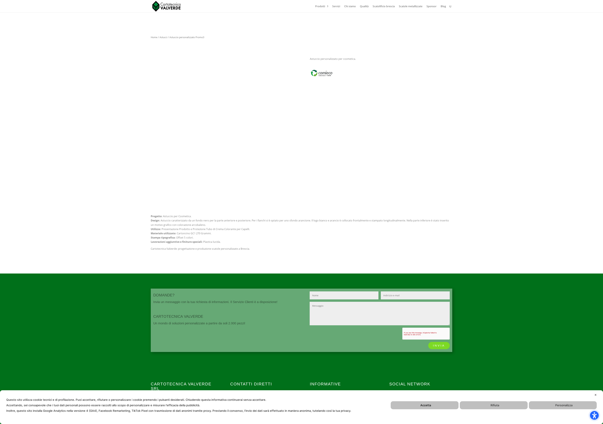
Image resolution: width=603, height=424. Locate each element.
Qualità (364, 6)
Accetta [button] (425, 405)
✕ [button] (595, 395)
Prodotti (320, 6)
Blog (443, 6)
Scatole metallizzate (410, 6)
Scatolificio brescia (384, 6)
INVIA (439, 345)
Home (154, 37)
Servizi (336, 6)
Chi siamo (350, 6)
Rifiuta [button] (495, 405)
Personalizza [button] (564, 405)
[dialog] (301, 407)
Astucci (163, 37)
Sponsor (431, 6)
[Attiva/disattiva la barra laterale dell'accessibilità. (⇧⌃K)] (594, 415)
